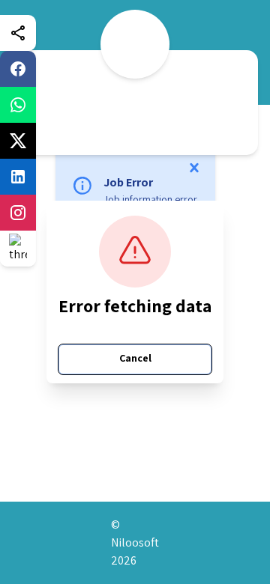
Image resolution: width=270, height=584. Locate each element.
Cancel (135, 358)
